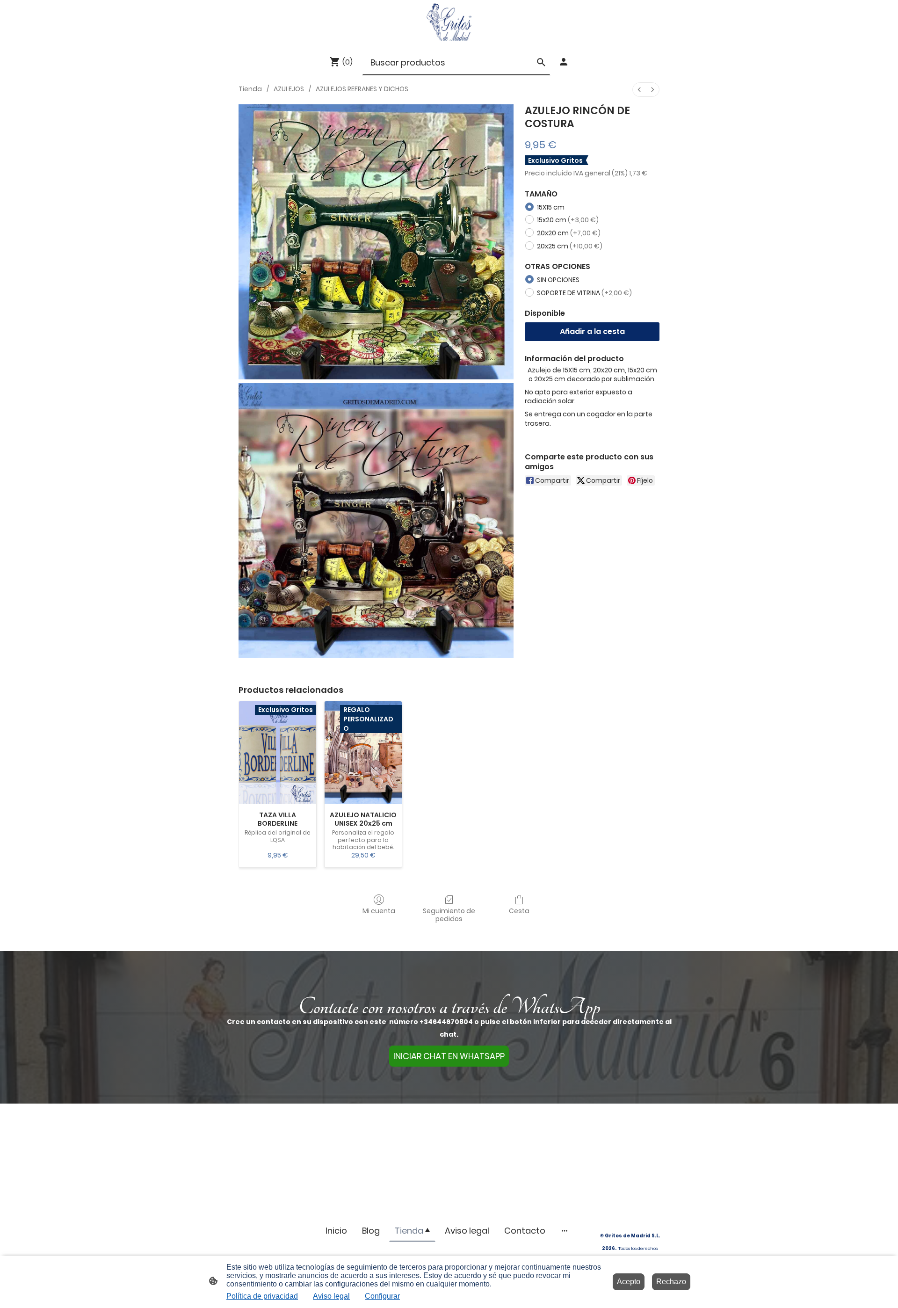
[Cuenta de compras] (563, 61)
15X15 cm (551, 207)
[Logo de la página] (449, 22)
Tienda (250, 89)
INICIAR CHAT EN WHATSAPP (449, 1056)
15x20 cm (568, 220)
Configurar (382, 1296)
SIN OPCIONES (558, 279)
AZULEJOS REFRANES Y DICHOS (362, 89)
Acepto (628, 1282)
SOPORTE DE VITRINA (584, 293)
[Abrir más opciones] (564, 1230)
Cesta (519, 910)
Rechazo (671, 1282)
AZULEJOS (289, 89)
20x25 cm (569, 246)
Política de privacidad (262, 1296)
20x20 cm (569, 233)
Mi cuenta (378, 910)
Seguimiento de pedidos (449, 914)
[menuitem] (639, 89)
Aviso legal (331, 1296)
